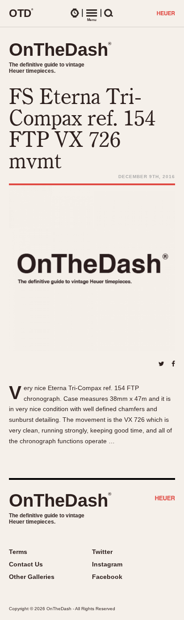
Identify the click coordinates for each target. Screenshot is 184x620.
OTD (21, 13)
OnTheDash (60, 49)
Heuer (165, 499)
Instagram (107, 564)
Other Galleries (31, 576)
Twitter (102, 551)
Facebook (107, 576)
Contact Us (26, 564)
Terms (18, 551)
